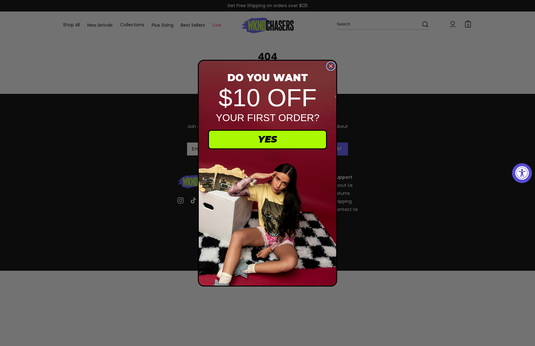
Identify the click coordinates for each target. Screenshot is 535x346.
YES (267, 139)
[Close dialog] (331, 66)
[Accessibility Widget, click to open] (522, 173)
